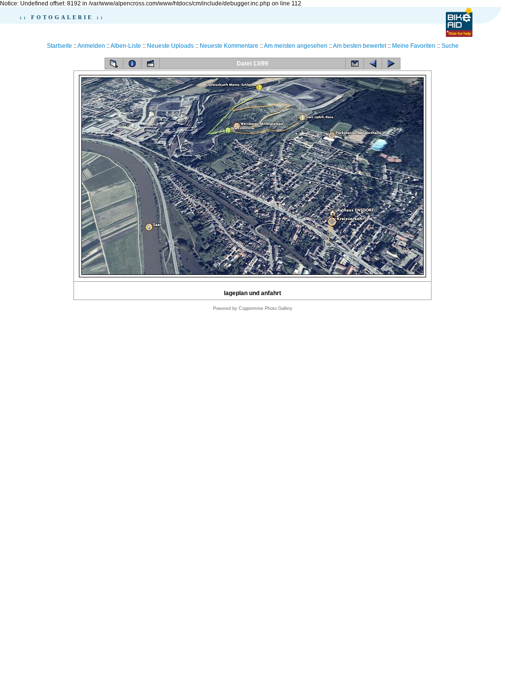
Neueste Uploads (170, 45)
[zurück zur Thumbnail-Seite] (114, 63)
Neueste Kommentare (229, 45)
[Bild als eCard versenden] (354, 63)
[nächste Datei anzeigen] (391, 63)
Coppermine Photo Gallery (265, 308)
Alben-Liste (125, 45)
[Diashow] (150, 63)
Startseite (59, 45)
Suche (450, 45)
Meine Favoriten (413, 45)
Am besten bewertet (359, 45)
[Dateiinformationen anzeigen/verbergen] (132, 63)
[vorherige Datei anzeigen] (373, 63)
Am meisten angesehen (295, 45)
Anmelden (91, 45)
